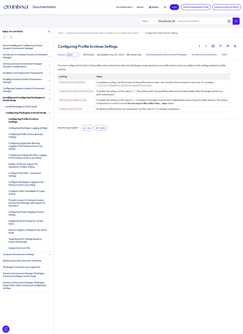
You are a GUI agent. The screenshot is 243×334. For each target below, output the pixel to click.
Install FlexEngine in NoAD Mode (21, 106)
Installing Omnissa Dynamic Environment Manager (22, 80)
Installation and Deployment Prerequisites (23, 72)
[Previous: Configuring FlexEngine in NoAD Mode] (199, 46)
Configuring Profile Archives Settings (23, 120)
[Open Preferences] (5, 329)
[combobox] (191, 21)
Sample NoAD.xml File (19, 248)
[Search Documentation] (236, 21)
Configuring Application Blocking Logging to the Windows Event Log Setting (25, 146)
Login (174, 7)
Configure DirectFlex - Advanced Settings (24, 174)
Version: (61, 54)
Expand (4, 37)
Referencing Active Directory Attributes (22, 260)
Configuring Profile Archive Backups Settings (25, 135)
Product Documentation (204, 54)
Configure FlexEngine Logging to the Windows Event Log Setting (26, 183)
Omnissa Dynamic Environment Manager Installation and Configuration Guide (102, 33)
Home (61, 33)
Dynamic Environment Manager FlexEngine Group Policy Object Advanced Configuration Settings (25, 285)
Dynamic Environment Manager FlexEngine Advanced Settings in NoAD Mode (23, 275)
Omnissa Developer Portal (195, 7)
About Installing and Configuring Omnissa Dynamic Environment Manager (22, 47)
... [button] (141, 33)
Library (140, 7)
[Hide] (49, 31)
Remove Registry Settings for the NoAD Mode (27, 231)
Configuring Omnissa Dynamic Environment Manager (24, 90)
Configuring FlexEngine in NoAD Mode (26, 112)
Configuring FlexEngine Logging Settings (27, 128)
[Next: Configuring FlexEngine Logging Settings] (206, 46)
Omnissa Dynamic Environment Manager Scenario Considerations (22, 65)
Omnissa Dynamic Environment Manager (166, 54)
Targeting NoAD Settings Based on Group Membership (25, 240)
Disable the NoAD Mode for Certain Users (25, 222)
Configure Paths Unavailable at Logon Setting (26, 192)
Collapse (11, 37)
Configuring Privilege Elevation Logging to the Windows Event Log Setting (27, 156)
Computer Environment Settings (18, 254)
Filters (145, 21)
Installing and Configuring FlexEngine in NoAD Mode (24, 99)
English (155, 7)
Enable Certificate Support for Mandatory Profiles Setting (23, 165)
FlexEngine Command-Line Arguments (21, 267)
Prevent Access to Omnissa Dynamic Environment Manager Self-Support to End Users (26, 203)
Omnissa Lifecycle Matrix (226, 7)
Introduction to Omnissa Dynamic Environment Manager (25, 56)
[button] (165, 7)
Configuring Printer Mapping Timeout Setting (26, 213)
